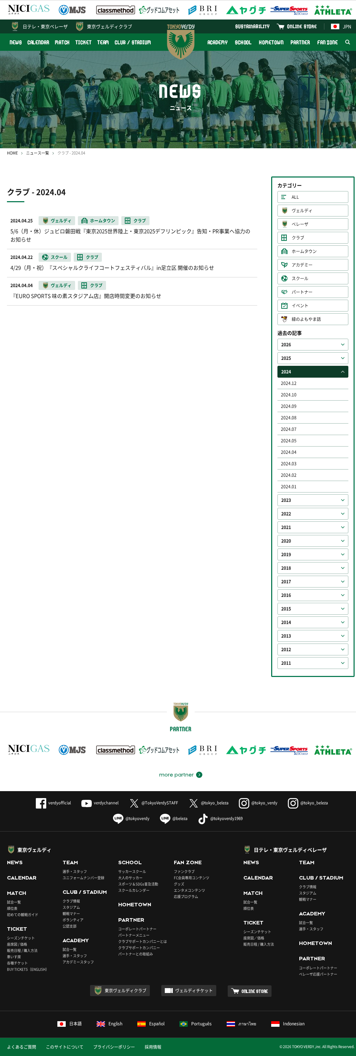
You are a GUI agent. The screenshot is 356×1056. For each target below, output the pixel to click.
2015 (286, 609)
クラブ (298, 238)
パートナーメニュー (133, 935)
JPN (347, 26)
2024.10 (289, 395)
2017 (286, 581)
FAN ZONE (327, 42)
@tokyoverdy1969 (226, 818)
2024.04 (289, 452)
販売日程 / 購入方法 (22, 950)
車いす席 (14, 956)
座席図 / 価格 (17, 944)
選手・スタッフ (75, 871)
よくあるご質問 (21, 1047)
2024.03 (289, 463)
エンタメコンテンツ (189, 890)
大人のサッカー (130, 877)
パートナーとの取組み (135, 953)
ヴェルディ (302, 210)
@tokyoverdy (137, 818)
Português (201, 1023)
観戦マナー (71, 913)
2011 (286, 663)
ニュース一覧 (37, 153)
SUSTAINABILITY (252, 26)
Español (156, 1023)
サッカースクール (132, 871)
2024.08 (289, 418)
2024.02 (289, 475)
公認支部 (69, 926)
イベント (300, 305)
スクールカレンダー (133, 890)
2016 (286, 595)
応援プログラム (186, 896)
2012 (286, 649)
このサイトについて (64, 1047)
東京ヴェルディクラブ (109, 26)
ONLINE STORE (302, 26)
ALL (295, 197)
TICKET (83, 42)
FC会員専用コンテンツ (191, 877)
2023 (286, 500)
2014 (286, 622)
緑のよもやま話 (306, 319)
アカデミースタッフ (78, 961)
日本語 (75, 1023)
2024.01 (289, 486)
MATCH (62, 42)
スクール (300, 278)
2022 (286, 514)
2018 (286, 568)
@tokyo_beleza (214, 803)
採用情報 (153, 1047)
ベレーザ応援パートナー (318, 974)
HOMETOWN (271, 42)
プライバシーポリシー (114, 1047)
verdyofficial (59, 803)
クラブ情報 (71, 901)
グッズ (179, 883)
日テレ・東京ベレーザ (45, 26)
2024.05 (289, 441)
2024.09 (289, 406)
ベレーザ (300, 224)
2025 (286, 358)
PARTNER (300, 42)
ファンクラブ (184, 871)
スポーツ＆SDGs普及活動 (138, 883)
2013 (286, 636)
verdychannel (106, 803)
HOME (12, 153)
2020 (286, 541)
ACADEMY (218, 42)
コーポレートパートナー (137, 928)
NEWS (16, 42)
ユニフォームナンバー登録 (83, 877)
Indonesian (294, 1023)
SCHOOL (243, 42)
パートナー (302, 292)
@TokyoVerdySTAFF (159, 803)
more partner (176, 774)
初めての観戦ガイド (22, 914)
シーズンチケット (21, 937)
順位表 (12, 908)
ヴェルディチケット (194, 990)
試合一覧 (14, 902)
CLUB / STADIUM (133, 42)
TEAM (103, 42)
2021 (286, 527)
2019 (286, 554)
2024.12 (289, 383)
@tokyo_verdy (264, 803)
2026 (286, 344)
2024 (286, 372)
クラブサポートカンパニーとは (142, 941)
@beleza (179, 818)
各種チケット (17, 963)
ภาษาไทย (247, 1023)
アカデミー (302, 265)
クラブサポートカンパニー (139, 947)
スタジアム (71, 907)
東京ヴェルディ (34, 849)
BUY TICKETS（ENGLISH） (28, 969)
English (115, 1023)
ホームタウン (304, 251)
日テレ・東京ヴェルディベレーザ (290, 849)
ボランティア (73, 919)
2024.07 (289, 429)
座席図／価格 (253, 937)
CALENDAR (38, 42)
